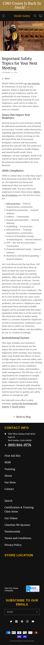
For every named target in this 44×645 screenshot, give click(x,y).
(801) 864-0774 (19, 445)
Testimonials (12, 531)
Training (10, 469)
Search (9, 500)
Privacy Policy (13, 544)
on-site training (32, 83)
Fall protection (13, 203)
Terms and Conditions (18, 538)
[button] (3, 16)
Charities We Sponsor (17, 524)
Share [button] (7, 78)
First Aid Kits (12, 455)
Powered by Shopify (28, 641)
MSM (8, 462)
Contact (9, 489)
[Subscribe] (36, 612)
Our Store (10, 482)
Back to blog (23, 416)
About (8, 475)
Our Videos (11, 518)
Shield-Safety (18, 407)
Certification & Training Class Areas (19, 509)
